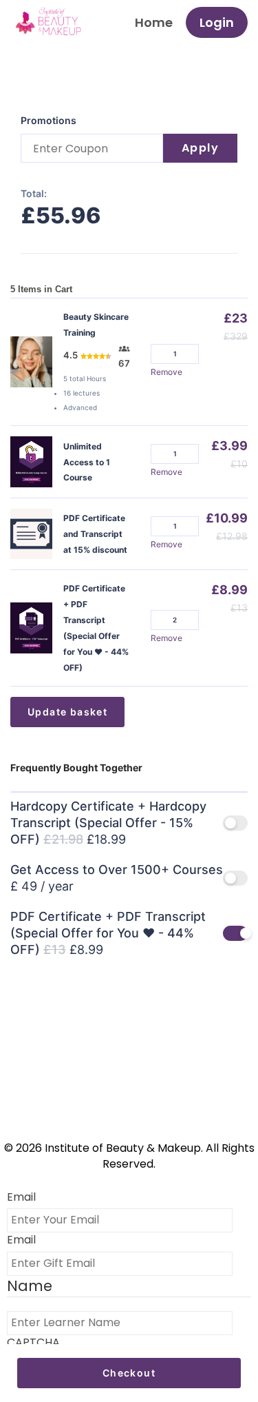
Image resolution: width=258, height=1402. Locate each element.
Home (154, 22)
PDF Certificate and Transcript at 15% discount (95, 534)
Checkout (129, 1373)
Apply (200, 148)
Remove (166, 372)
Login (217, 22)
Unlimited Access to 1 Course (86, 462)
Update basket (67, 712)
